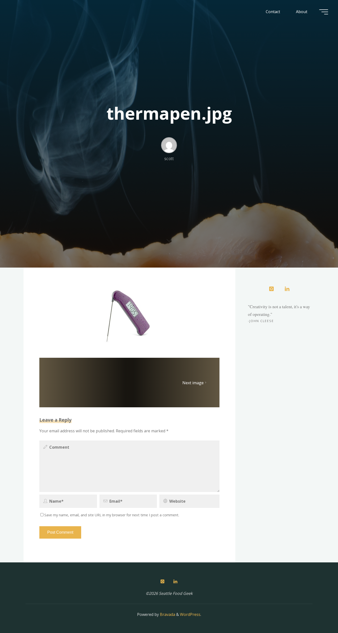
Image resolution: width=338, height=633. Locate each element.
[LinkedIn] (287, 289)
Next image (193, 382)
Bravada (167, 614)
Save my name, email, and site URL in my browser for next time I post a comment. (111, 515)
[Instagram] (271, 289)
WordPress (190, 614)
